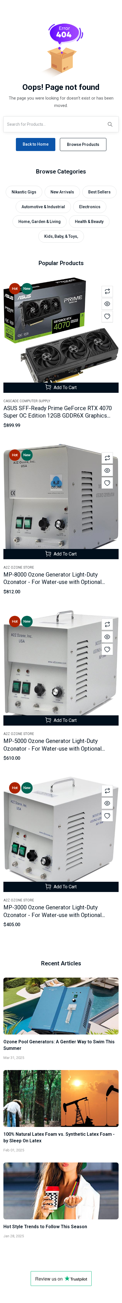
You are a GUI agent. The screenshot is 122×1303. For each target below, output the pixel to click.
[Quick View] (107, 304)
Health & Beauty (89, 221)
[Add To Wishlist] (107, 316)
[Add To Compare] (107, 291)
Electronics (89, 207)
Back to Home (36, 144)
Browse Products (83, 144)
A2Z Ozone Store (18, 567)
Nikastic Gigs (24, 192)
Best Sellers (99, 192)
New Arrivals (62, 192)
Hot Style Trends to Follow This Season (45, 1226)
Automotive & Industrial (43, 207)
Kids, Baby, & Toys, (61, 236)
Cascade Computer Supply (26, 401)
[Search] (110, 124)
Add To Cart (64, 387)
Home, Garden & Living (39, 221)
